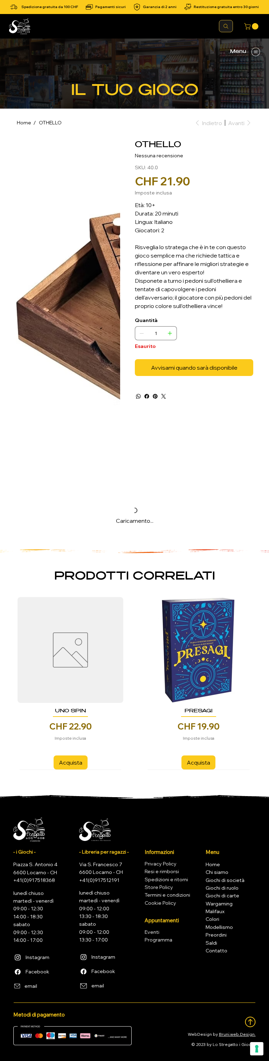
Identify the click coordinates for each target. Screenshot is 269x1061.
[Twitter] (163, 396)
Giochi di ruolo (222, 888)
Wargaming (219, 904)
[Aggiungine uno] (170, 333)
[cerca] (226, 26)
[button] (252, 26)
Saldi (211, 943)
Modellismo (219, 927)
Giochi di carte (222, 895)
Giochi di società (225, 880)
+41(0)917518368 (34, 880)
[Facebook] (146, 396)
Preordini (216, 935)
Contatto (216, 950)
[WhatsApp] (138, 396)
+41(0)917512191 (99, 880)
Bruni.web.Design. (237, 1034)
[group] (134, 683)
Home (213, 864)
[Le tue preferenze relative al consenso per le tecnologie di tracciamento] (256, 1048)
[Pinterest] (155, 396)
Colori (212, 919)
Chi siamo (217, 872)
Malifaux (215, 911)
